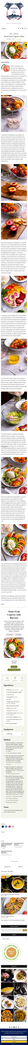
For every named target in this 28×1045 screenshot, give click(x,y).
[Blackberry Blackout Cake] (20, 988)
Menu (4, 28)
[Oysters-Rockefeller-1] (7, 1002)
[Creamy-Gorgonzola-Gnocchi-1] (20, 1002)
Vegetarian (16, 33)
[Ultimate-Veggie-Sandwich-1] (14, 905)
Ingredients (7, 680)
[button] (22, 690)
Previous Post (7, 866)
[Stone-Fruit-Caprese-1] (14, 50)
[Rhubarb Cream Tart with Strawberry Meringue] (7, 975)
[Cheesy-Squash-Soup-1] (14, 884)
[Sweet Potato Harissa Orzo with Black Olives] (7, 1015)
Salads (10, 33)
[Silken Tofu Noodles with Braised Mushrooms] (20, 975)
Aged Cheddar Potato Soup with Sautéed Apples (13, 920)
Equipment (15, 680)
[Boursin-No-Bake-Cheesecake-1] (20, 1015)
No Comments (18, 39)
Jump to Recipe (5, 62)
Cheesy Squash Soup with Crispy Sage (10, 894)
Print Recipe (10, 634)
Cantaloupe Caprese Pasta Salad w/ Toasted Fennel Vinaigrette (6, 844)
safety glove (4, 446)
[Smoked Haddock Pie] (7, 988)
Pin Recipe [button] (18, 634)
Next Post (20, 866)
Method (22, 680)
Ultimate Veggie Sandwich (7, 916)
